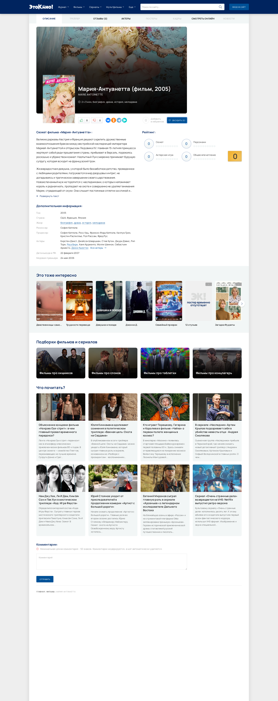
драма (77, 222)
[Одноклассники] (113, 120)
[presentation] (241, 303)
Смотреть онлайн (203, 18)
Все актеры (96, 247)
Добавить (157, 120)
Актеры (126, 18)
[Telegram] (119, 120)
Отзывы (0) (100, 18)
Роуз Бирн (72, 244)
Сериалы (94, 7)
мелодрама (99, 222)
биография (66, 222)
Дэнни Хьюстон (79, 247)
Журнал (62, 7)
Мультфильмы (114, 7)
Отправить (45, 579)
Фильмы (78, 7)
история (86, 222)
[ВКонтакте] (108, 120)
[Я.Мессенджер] (124, 120)
